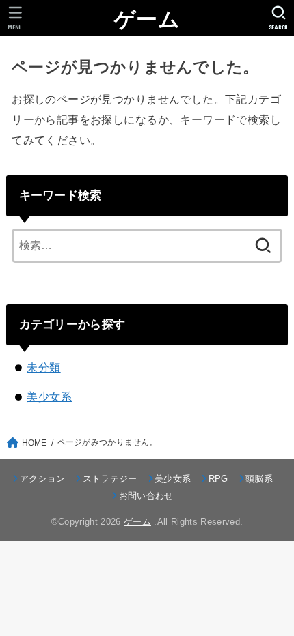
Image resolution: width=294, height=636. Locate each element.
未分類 (43, 367)
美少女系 (49, 396)
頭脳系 (259, 479)
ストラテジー (110, 479)
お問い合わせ (146, 496)
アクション (42, 479)
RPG (218, 479)
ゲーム (147, 19)
